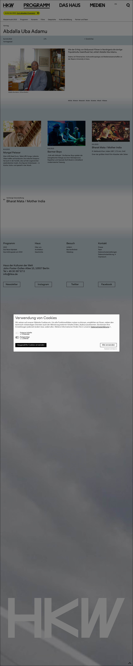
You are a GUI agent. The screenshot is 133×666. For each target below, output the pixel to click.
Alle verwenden (108, 345)
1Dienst (24, 339)
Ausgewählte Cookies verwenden (30, 345)
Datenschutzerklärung (100, 327)
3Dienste (24, 334)
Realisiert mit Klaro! (110, 349)
